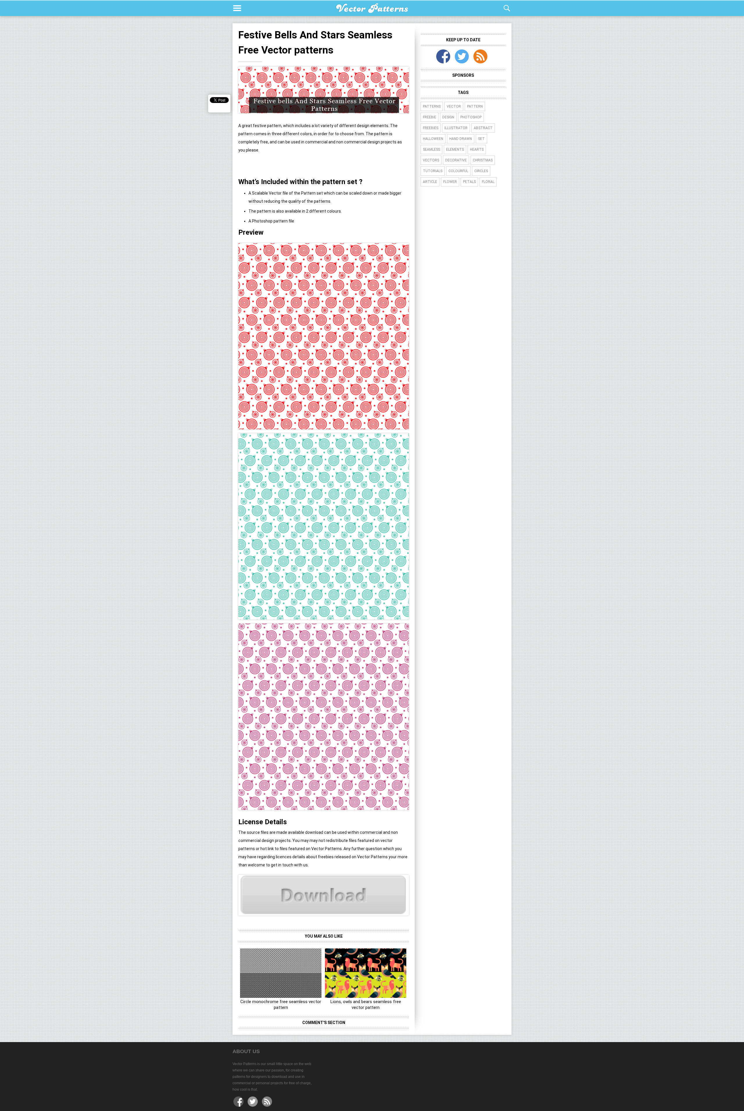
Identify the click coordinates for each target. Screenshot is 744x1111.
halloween (433, 139)
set (481, 139)
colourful (458, 171)
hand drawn (460, 139)
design (448, 117)
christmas (483, 160)
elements (455, 149)
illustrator (456, 128)
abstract (483, 128)
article (430, 182)
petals (469, 182)
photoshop (471, 117)
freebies (430, 128)
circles (481, 171)
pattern (475, 106)
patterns (432, 106)
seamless (431, 149)
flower (450, 182)
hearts (477, 149)
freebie (429, 117)
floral (488, 182)
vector (454, 106)
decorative (456, 160)
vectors (431, 160)
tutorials (432, 171)
